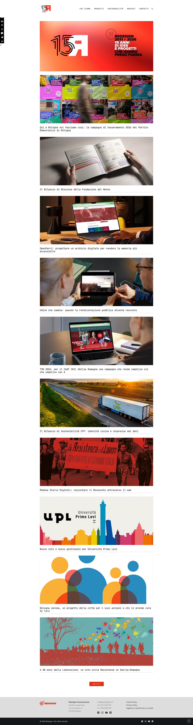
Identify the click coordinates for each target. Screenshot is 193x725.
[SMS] (2, 33)
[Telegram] (2, 37)
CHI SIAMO (85, 9)
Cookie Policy (131, 702)
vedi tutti (97, 684)
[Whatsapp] (2, 29)
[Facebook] (98, 713)
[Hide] (1, 45)
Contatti (144, 9)
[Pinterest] (2, 25)
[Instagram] (102, 713)
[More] (2, 41)
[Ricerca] (152, 8)
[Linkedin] (2, 21)
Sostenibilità (115, 9)
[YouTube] (106, 713)
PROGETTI (99, 9)
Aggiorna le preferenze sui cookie (139, 708)
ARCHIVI (131, 9)
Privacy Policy (131, 705)
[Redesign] (46, 9)
